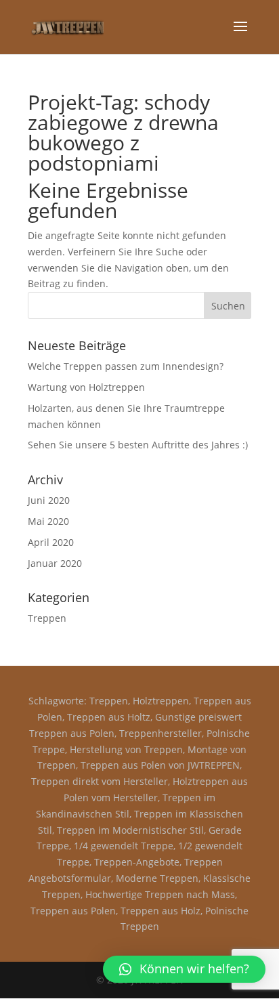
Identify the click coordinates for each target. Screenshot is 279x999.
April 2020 (51, 542)
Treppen (47, 618)
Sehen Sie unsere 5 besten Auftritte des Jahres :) (138, 444)
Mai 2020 (48, 521)
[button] (184, 969)
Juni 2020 (49, 500)
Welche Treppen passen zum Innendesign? (125, 366)
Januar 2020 (55, 563)
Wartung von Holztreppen (86, 387)
